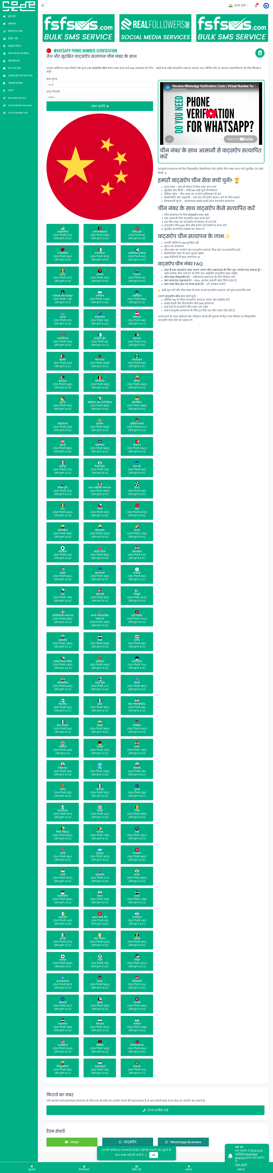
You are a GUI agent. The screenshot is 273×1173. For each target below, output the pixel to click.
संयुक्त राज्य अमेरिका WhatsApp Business (249, 1154)
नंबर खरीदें (98, 106)
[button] (238, 5)
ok (153, 1155)
